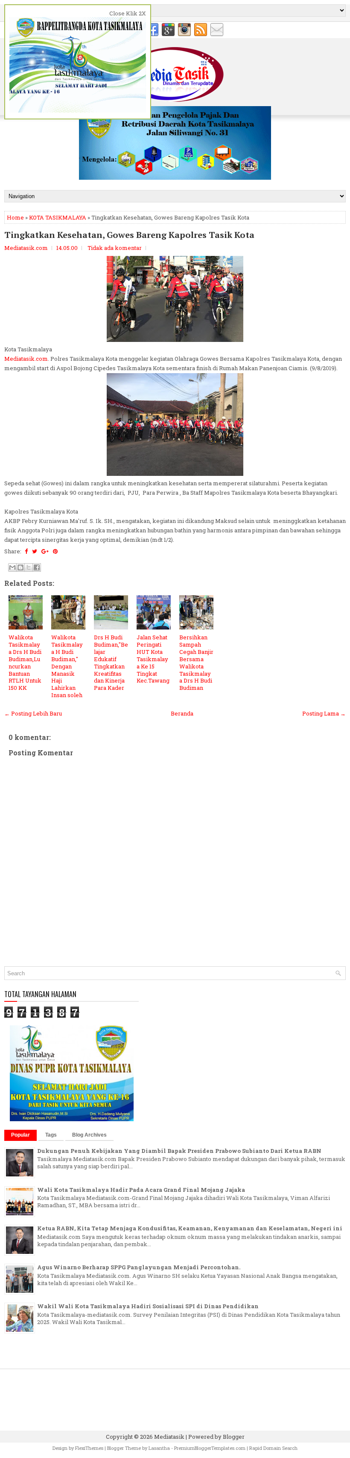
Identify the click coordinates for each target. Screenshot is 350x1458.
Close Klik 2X (127, 13)
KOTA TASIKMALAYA (57, 217)
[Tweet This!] (34, 551)
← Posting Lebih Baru (33, 713)
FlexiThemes (89, 1448)
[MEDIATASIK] (175, 177)
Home (15, 217)
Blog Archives (89, 1135)
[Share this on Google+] (45, 551)
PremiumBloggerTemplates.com (209, 1448)
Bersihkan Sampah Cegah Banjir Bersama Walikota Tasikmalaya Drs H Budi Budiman (196, 662)
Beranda (182, 713)
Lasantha (159, 1448)
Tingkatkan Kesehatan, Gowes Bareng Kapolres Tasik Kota (129, 235)
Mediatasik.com (26, 358)
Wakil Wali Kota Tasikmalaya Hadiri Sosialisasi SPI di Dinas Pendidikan (148, 1306)
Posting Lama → (324, 713)
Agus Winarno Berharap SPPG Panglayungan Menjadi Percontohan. (138, 1267)
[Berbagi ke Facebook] (36, 567)
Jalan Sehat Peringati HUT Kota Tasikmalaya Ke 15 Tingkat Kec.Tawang (153, 658)
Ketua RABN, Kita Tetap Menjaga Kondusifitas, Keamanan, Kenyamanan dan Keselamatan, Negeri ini (189, 1228)
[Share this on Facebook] (26, 551)
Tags (51, 1135)
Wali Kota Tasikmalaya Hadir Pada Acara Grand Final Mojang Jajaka (141, 1190)
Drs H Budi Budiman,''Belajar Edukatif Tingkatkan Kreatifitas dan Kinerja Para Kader (111, 662)
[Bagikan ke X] (28, 567)
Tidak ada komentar (115, 248)
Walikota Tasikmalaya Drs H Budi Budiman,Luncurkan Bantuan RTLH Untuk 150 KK (25, 662)
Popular (20, 1135)
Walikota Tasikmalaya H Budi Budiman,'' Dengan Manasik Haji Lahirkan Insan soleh (67, 666)
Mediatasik (169, 1436)
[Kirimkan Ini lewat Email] (12, 567)
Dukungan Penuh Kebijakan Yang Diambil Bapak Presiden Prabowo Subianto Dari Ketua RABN (179, 1151)
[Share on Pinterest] (55, 551)
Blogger (234, 1436)
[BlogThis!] (20, 567)
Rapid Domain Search (273, 1448)
